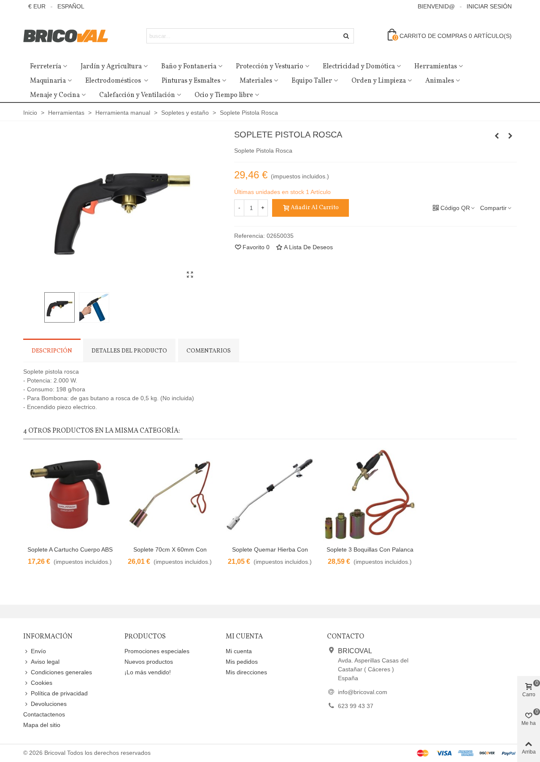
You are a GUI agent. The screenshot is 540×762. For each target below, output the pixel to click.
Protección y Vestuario (269, 66)
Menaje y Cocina (55, 95)
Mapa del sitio (41, 725)
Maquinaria (48, 81)
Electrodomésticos (113, 81)
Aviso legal (45, 661)
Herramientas (435, 66)
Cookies (41, 682)
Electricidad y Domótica (359, 66)
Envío (38, 651)
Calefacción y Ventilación (137, 95)
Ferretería (45, 66)
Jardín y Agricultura (111, 66)
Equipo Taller (312, 81)
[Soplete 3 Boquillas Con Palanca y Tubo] (369, 494)
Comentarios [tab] (208, 351)
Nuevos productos (148, 661)
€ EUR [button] (37, 6)
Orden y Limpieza (378, 81)
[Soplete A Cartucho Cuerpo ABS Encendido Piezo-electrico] (510, 135)
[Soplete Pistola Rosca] (190, 275)
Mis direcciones (246, 672)
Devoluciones (49, 703)
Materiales (256, 81)
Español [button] (70, 6)
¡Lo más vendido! (147, 672)
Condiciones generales (61, 672)
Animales (439, 81)
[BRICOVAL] (69, 36)
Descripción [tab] (52, 351)
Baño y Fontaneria (188, 66)
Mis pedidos (242, 661)
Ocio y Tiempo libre (223, 95)
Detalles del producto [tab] (129, 351)
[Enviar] (346, 36)
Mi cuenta (239, 651)
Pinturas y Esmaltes (191, 81)
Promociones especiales (156, 651)
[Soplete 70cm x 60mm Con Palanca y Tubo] (169, 494)
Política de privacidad (59, 693)
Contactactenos (44, 714)
